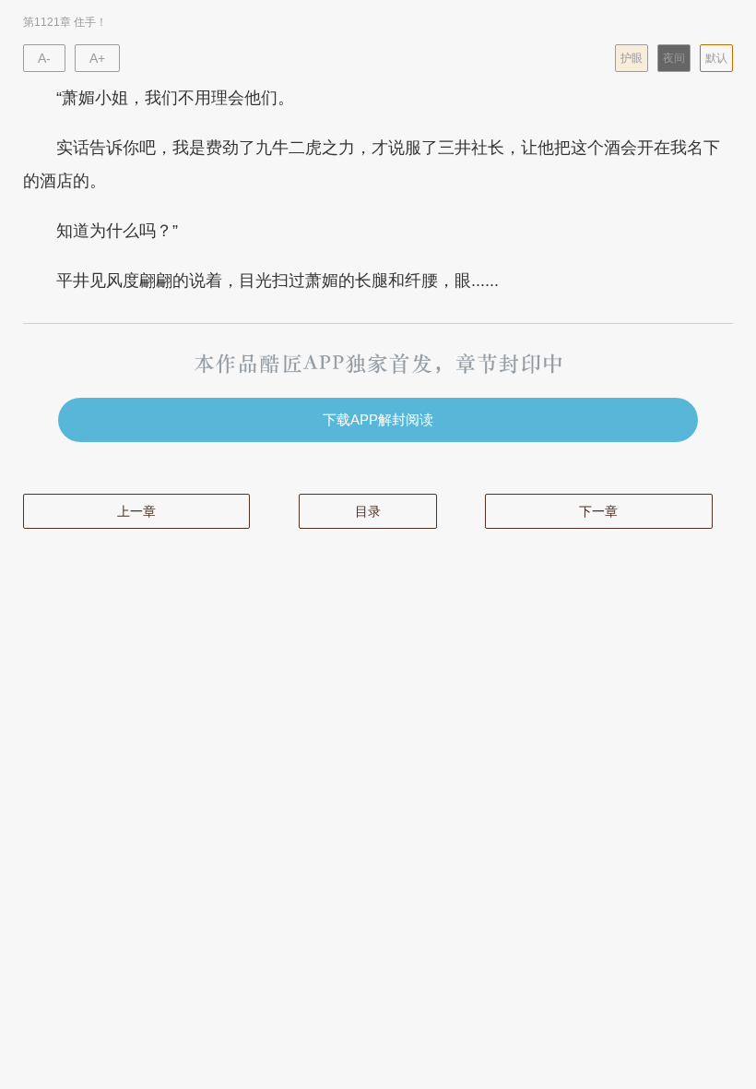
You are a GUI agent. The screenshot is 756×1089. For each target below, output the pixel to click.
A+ (97, 58)
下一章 (598, 511)
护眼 (631, 58)
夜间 (674, 58)
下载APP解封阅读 (378, 419)
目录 (368, 511)
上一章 (136, 511)
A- (44, 58)
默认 (716, 58)
